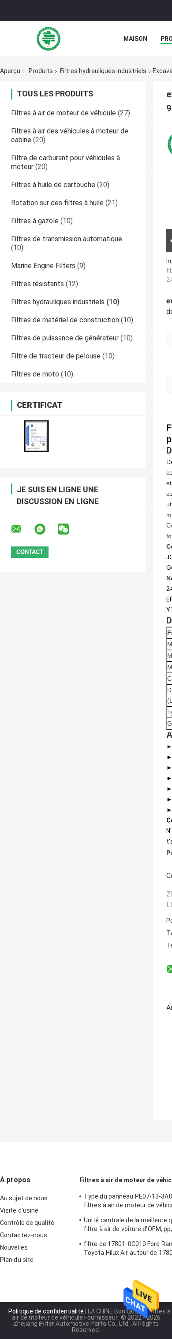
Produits (41, 70)
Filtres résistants (37, 284)
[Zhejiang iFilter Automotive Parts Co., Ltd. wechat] (69, 529)
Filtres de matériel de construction (65, 320)
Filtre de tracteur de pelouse (56, 356)
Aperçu (10, 70)
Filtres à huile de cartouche (53, 185)
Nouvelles (14, 1247)
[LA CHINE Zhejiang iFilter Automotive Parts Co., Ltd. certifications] (36, 436)
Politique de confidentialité (46, 1311)
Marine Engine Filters (43, 266)
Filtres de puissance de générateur (65, 338)
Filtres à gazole (35, 221)
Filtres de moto (35, 374)
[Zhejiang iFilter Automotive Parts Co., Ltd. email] (22, 529)
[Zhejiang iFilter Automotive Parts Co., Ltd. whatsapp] (45, 529)
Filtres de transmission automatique (66, 239)
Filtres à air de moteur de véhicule (63, 113)
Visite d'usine (19, 1210)
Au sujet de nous (24, 1198)
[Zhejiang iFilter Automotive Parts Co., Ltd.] (48, 39)
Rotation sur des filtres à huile (57, 203)
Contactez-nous (23, 1235)
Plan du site (17, 1259)
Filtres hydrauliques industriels (103, 70)
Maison (135, 38)
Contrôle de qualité (27, 1222)
